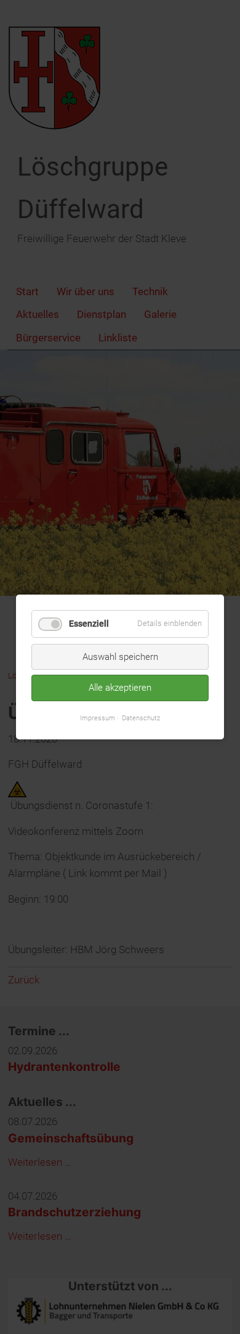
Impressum (97, 717)
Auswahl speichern (120, 656)
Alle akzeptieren (120, 687)
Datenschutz (141, 717)
